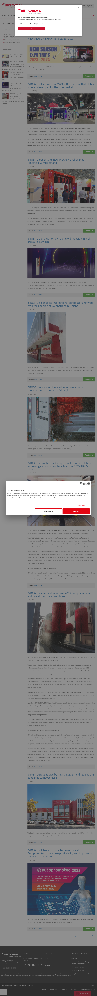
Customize (47, 511)
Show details (82, 505)
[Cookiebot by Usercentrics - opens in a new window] (81, 483)
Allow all (76, 511)
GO (31, 28)
